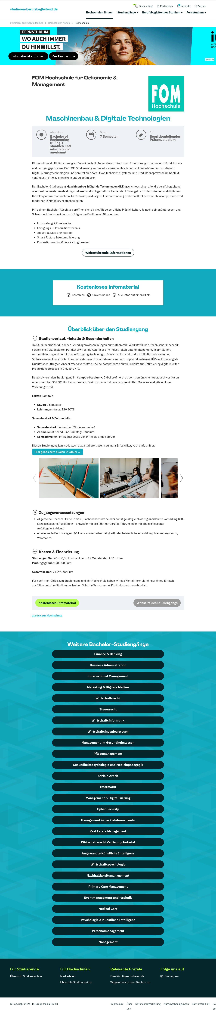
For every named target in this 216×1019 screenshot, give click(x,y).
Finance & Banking (108, 654)
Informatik (108, 787)
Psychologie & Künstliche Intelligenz (108, 920)
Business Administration (108, 665)
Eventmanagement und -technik (108, 897)
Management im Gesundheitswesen (108, 742)
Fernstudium (195, 12)
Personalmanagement (108, 931)
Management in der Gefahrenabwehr (108, 820)
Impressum (116, 1003)
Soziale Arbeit (108, 776)
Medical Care (108, 908)
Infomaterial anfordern (28, 56)
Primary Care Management (108, 886)
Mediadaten (67, 976)
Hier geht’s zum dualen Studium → (57, 452)
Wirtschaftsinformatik (108, 720)
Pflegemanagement (108, 753)
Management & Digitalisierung (108, 798)
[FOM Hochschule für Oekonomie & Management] (166, 94)
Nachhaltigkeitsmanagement (108, 875)
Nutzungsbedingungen (176, 1003)
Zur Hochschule (63, 56)
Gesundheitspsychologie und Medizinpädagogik (108, 765)
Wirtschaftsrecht (108, 698)
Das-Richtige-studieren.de (127, 976)
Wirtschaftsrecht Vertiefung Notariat (108, 842)
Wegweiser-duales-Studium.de (130, 982)
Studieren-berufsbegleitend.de (26, 22)
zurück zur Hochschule (47, 615)
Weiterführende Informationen (108, 252)
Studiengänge (126, 12)
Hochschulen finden (99, 12)
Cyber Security (108, 809)
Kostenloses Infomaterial (57, 603)
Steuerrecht (108, 709)
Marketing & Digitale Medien (108, 687)
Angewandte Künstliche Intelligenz (108, 853)
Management (108, 942)
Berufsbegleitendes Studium (161, 12)
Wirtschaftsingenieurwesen (108, 731)
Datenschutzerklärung (147, 1003)
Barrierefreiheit (201, 1003)
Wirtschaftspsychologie (108, 864)
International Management (108, 676)
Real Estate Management (108, 831)
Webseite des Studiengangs (157, 603)
